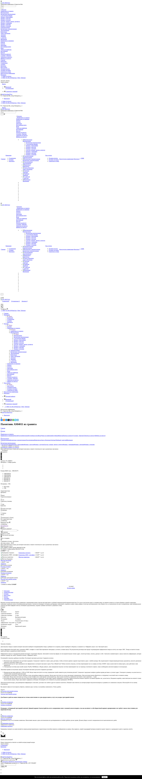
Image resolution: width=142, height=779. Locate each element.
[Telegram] (18, 420)
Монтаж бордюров (6, 560)
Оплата (6, 596)
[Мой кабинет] (1, 296)
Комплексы (37, 440)
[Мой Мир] (6, 420)
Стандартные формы (6, 444)
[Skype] (15, 420)
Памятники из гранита (17, 331)
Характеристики (8, 592)
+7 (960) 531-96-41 (6, 76)
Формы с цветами (79, 444)
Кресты (61, 435)
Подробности (4, 525)
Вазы (39, 435)
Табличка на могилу (89, 435)
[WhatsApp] (13, 420)
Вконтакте (7, 98)
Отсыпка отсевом (6, 566)
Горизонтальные (5, 440)
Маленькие (69, 440)
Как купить (10, 386)
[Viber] (11, 420)
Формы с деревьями (68, 444)
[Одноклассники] (4, 420)
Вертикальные (18, 335)
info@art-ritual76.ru (7, 94)
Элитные (53, 440)
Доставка (6, 598)
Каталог (9, 326)
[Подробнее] (1, 700)
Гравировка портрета (24, 552)
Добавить (3, 563)
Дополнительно (8, 599)
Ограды (20, 435)
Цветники (25, 435)
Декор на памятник (46, 435)
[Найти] (2, 8)
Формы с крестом (29, 444)
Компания (10, 317)
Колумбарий (55, 435)
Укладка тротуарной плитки (9, 579)
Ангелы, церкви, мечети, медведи (53, 444)
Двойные (58, 440)
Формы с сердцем (39, 444)
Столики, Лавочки (78, 435)
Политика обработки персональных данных (14, 761)
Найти (2, 766)
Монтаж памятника (24, 557)
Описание (7, 591)
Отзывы (6, 594)
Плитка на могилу (68, 435)
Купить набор (71, 588)
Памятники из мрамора (7, 435)
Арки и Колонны (45, 440)
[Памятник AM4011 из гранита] (10, 447)
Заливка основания (6, 573)
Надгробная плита (33, 435)
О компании (4, 745)
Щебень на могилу (100, 435)
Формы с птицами (89, 444)
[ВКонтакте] (2, 420)
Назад (10, 316)
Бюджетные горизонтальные (18, 440)
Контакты (3, 746)
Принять (105, 777)
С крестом (63, 440)
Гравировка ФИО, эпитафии (27, 555)
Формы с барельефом (18, 444)
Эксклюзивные (30, 440)
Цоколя (16, 435)
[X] (9, 420)
